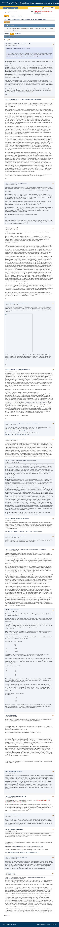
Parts (28, 3)
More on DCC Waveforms (22, 518)
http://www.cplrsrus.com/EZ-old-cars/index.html (34, 402)
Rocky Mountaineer (21, 536)
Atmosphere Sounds (13, 228)
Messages (7, 33)
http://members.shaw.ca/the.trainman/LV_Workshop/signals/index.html (22, 852)
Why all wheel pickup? (13, 609)
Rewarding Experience (22, 183)
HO (6, 44)
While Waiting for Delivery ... (16, 771)
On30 (6, 715)
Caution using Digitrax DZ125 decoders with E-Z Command (31, 549)
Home (10, 3)
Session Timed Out (21, 796)
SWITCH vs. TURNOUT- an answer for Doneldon (20, 44)
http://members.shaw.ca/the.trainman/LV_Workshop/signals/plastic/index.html (24, 846)
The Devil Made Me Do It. (15, 815)
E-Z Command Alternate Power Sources (26, 460)
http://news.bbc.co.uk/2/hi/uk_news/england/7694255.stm (19, 430)
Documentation (44, 3)
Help (37, 925)
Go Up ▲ (53, 925)
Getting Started (23, 3)
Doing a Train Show (21, 439)
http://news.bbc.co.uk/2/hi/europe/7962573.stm (17, 434)
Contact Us (16, 3)
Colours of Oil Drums (21, 857)
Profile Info (7, 22)
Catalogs (55, 3)
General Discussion (10, 99)
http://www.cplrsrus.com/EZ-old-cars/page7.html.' (19, 404)
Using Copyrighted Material (23, 369)
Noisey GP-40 (11, 873)
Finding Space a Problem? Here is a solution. (27, 423)
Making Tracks (13, 715)
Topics (12, 33)
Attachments (18, 33)
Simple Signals (19, 829)
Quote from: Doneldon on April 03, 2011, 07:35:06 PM (18, 48)
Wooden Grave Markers (22, 303)
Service (34, 3)
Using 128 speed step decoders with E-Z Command (28, 99)
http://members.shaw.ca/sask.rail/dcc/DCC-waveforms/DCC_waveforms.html (23, 531)
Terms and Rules (45, 925)
